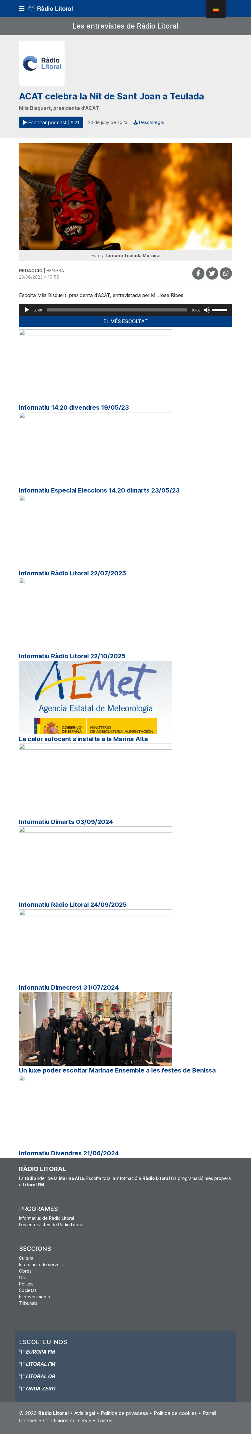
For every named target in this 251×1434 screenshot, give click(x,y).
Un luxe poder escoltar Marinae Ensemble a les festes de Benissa (117, 1070)
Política (26, 1283)
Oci (22, 1277)
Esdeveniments (34, 1296)
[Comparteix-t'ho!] (198, 273)
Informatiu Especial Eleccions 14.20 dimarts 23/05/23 (99, 490)
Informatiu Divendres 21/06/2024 (69, 1153)
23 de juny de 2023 (107, 122)
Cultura (26, 1258)
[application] (125, 310)
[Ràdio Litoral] (59, 8)
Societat (27, 1290)
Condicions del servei (67, 1420)
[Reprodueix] (27, 310)
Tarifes (104, 1420)
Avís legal (84, 1413)
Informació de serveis (41, 1264)
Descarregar (151, 122)
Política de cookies (175, 1413)
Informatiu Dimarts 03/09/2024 (66, 821)
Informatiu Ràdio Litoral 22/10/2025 (72, 656)
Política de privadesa (124, 1413)
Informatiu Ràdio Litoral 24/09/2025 (73, 904)
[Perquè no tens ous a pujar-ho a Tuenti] (212, 273)
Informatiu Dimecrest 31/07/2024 (69, 987)
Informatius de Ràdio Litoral (46, 1218)
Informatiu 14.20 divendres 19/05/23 (74, 407)
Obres (25, 1271)
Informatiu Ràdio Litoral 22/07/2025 (72, 573)
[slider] (220, 309)
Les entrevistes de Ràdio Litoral (125, 26)
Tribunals (28, 1303)
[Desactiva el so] (207, 310)
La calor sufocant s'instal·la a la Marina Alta (83, 739)
